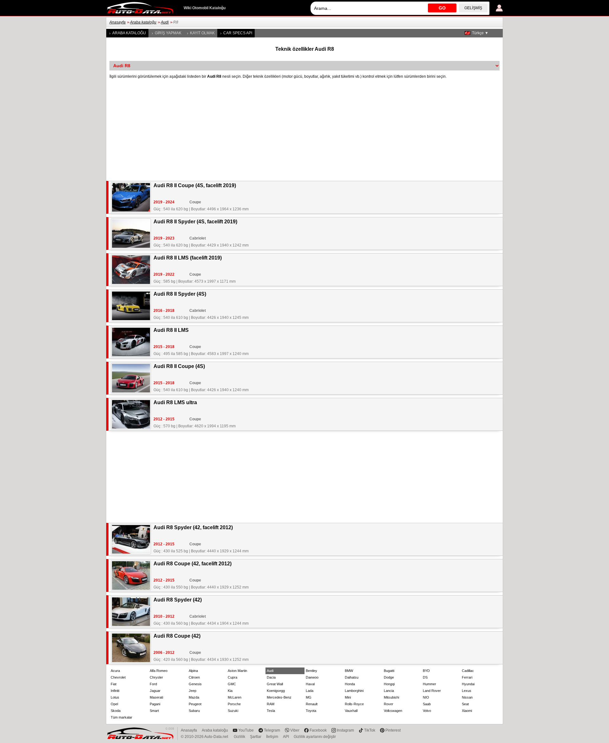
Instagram (345, 730)
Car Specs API (237, 33)
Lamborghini (354, 691)
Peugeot (195, 704)
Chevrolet (118, 677)
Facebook (318, 730)
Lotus (115, 697)
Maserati (156, 697)
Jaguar (155, 691)
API (286, 736)
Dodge (389, 677)
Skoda (116, 711)
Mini (348, 697)
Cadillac (468, 671)
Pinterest (393, 730)
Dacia (271, 677)
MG (308, 697)
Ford (153, 684)
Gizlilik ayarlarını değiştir (315, 736)
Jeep (192, 691)
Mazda (194, 697)
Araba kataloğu (143, 22)
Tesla (271, 711)
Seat (465, 704)
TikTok (369, 730)
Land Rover (432, 691)
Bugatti (389, 671)
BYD (426, 671)
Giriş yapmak (168, 33)
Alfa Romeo (158, 671)
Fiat (113, 684)
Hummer (429, 684)
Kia (230, 691)
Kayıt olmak (202, 33)
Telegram (272, 730)
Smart (154, 711)
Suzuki (233, 711)
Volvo (427, 711)
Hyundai (468, 684)
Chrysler (156, 677)
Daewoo (312, 677)
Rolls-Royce (354, 704)
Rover (388, 704)
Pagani (155, 704)
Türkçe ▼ (480, 33)
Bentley (311, 671)
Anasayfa (117, 22)
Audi (165, 22)
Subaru (194, 711)
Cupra (232, 677)
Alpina (193, 671)
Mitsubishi (391, 697)
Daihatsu (351, 677)
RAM (270, 704)
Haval (310, 684)
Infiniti (115, 691)
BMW (349, 671)
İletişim (272, 736)
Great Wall (275, 684)
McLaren (234, 697)
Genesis (195, 684)
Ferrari (467, 677)
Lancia (389, 691)
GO (442, 7)
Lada (309, 691)
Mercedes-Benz (279, 697)
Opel (114, 704)
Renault (312, 704)
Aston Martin (237, 671)
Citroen (194, 677)
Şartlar (255, 736)
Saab (427, 704)
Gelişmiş (473, 8)
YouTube (246, 730)
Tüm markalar (121, 717)
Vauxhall (351, 711)
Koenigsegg (276, 691)
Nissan (467, 697)
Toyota (311, 711)
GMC (232, 684)
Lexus (466, 691)
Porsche (234, 704)
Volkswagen (393, 711)
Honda (350, 684)
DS (425, 677)
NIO (426, 697)
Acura (115, 671)
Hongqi (389, 684)
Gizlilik (239, 736)
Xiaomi (467, 711)
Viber (294, 730)
